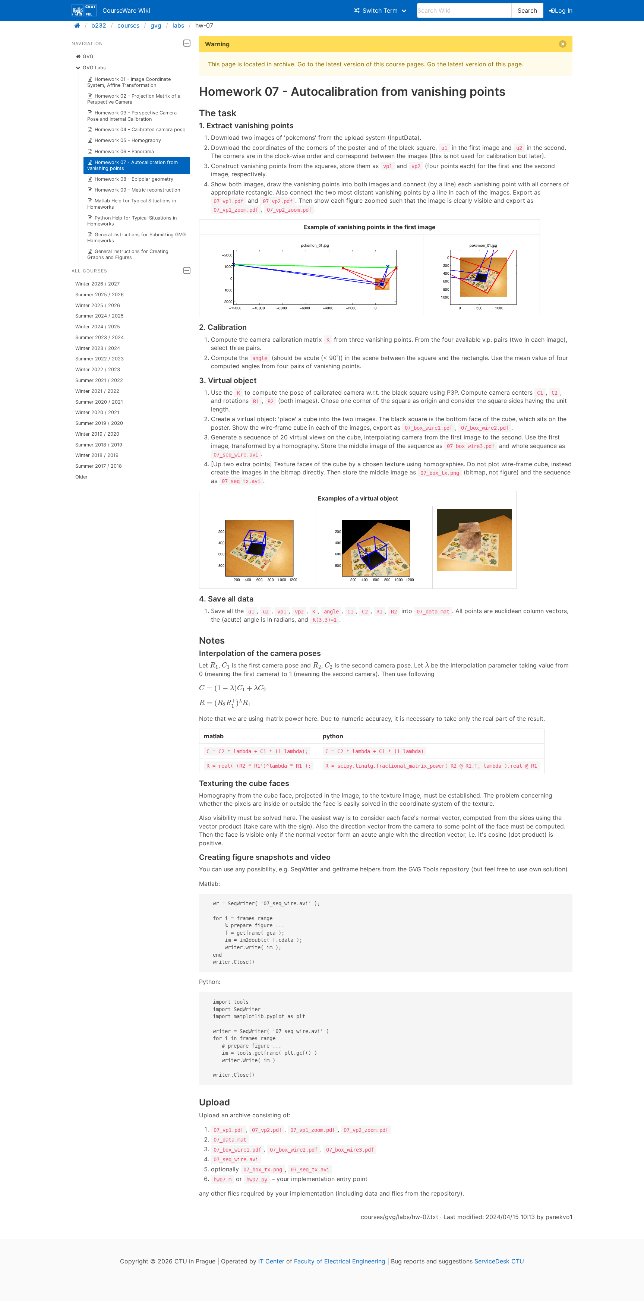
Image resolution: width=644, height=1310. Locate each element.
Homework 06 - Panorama (124, 151)
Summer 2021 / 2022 (99, 380)
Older (81, 477)
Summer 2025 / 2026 (99, 294)
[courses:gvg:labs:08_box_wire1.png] (257, 581)
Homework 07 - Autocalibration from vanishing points (132, 165)
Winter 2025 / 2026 (97, 305)
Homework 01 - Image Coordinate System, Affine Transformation (129, 82)
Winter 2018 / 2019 (97, 455)
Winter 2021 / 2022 (97, 391)
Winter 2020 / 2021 (97, 412)
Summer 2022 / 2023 (99, 359)
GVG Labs (94, 67)
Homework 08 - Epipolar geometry (134, 179)
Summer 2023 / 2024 (99, 337)
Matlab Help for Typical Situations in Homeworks (131, 203)
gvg (156, 25)
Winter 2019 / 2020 (97, 434)
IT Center (271, 1261)
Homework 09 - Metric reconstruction (137, 190)
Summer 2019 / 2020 (99, 423)
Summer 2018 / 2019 (98, 445)
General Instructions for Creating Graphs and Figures (128, 254)
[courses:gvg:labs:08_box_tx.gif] (474, 568)
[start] (80, 25)
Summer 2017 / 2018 (98, 466)
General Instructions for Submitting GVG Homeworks (136, 237)
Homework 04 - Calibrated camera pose (140, 129)
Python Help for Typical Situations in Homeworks (132, 221)
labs (178, 25)
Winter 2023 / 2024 (97, 348)
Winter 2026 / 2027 (97, 284)
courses (128, 25)
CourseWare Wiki (126, 10)
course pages (405, 64)
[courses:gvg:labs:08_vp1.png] (311, 309)
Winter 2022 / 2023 (97, 369)
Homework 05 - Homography (128, 140)
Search (527, 10)
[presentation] (214, 665)
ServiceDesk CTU (499, 1261)
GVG (88, 56)
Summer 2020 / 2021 (99, 402)
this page (509, 64)
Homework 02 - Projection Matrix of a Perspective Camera (134, 99)
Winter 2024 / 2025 (97, 326)
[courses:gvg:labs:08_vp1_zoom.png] (481, 309)
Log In (563, 10)
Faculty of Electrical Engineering (339, 1261)
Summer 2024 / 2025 (99, 316)
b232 (98, 25)
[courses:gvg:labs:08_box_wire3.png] (374, 581)
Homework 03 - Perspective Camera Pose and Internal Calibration (132, 115)
